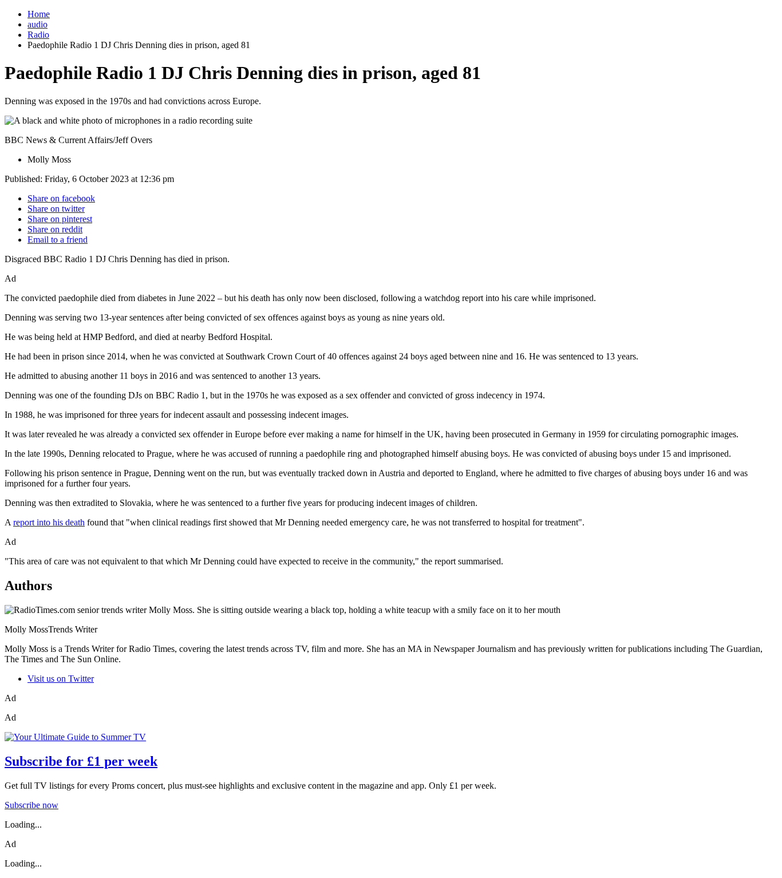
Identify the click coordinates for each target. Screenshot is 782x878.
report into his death (49, 522)
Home (38, 14)
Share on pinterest (59, 219)
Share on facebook (61, 198)
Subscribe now (31, 805)
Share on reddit (54, 229)
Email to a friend (57, 239)
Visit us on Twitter (60, 678)
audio (37, 24)
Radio (38, 34)
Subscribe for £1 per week (81, 761)
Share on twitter (56, 208)
